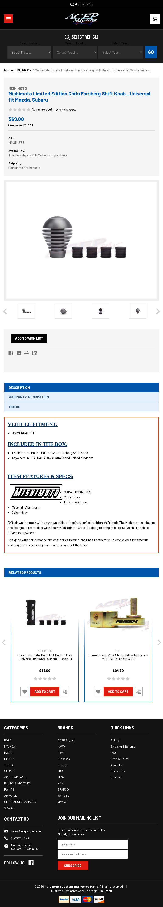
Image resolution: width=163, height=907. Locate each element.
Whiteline (63, 795)
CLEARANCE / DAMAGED (20, 801)
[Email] (19, 353)
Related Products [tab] (25, 572)
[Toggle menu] (8, 18)
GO (151, 52)
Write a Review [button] (66, 110)
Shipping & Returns (123, 746)
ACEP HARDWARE (15, 777)
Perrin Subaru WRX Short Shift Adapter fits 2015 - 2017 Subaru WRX (118, 657)
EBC (60, 771)
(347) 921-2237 (83, 4)
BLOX (61, 777)
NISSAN (9, 758)
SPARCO (63, 789)
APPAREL (10, 795)
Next (158, 311)
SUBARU (9, 771)
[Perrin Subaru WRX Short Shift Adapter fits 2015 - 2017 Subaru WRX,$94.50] (118, 613)
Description (19, 387)
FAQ (113, 752)
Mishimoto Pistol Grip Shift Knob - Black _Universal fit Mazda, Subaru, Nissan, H (44, 657)
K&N (60, 783)
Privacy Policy (119, 758)
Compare (65, 691)
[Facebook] (10, 353)
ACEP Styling (66, 740)
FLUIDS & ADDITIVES (17, 783)
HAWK (61, 746)
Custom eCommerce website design (74, 891)
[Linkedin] (34, 353)
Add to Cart (44, 691)
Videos (14, 407)
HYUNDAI (10, 746)
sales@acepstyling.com (26, 831)
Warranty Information (29, 397)
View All (9, 808)
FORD (7, 740)
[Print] (26, 353)
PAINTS (9, 789)
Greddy (62, 765)
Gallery (115, 740)
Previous (5, 311)
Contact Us (118, 771)
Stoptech (64, 758)
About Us (117, 765)
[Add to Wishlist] (24, 691)
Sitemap (116, 777)
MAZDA (8, 752)
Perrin (61, 752)
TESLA (8, 765)
